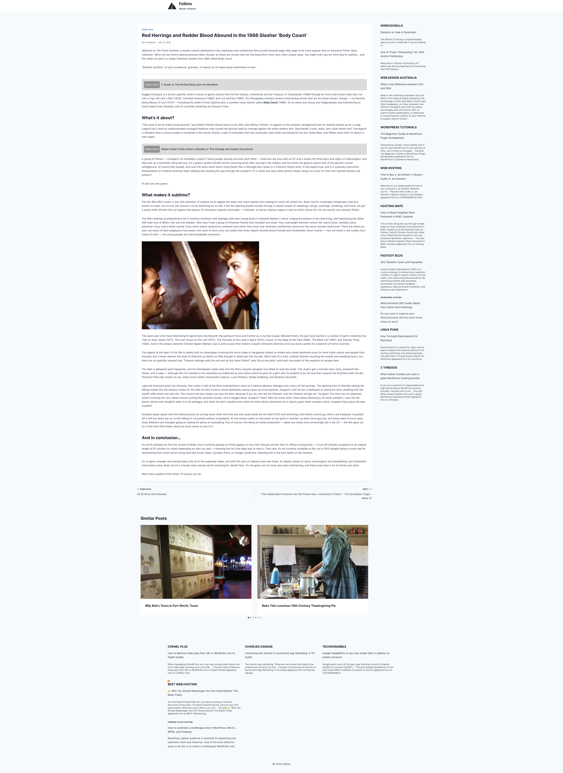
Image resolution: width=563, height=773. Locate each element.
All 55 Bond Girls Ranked (151, 492)
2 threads (388, 367)
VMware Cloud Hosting (180, 722)
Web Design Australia (398, 77)
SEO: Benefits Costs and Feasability (401, 262)
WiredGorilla (391, 25)
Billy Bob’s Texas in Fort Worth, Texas (171, 605)
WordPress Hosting (391, 297)
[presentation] (196, 562)
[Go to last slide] (146, 570)
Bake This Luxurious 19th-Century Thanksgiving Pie (299, 605)
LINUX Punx (389, 329)
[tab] (248, 617)
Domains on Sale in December (398, 32)
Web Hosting (391, 168)
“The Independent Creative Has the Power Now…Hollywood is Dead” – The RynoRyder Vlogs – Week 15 (316, 494)
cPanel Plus (178, 646)
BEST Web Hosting (182, 684)
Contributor (150, 42)
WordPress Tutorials (398, 127)
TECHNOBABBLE (334, 646)
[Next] (363, 570)
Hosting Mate (391, 206)
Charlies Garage (259, 646)
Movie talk (147, 29)
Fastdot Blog (391, 255)
